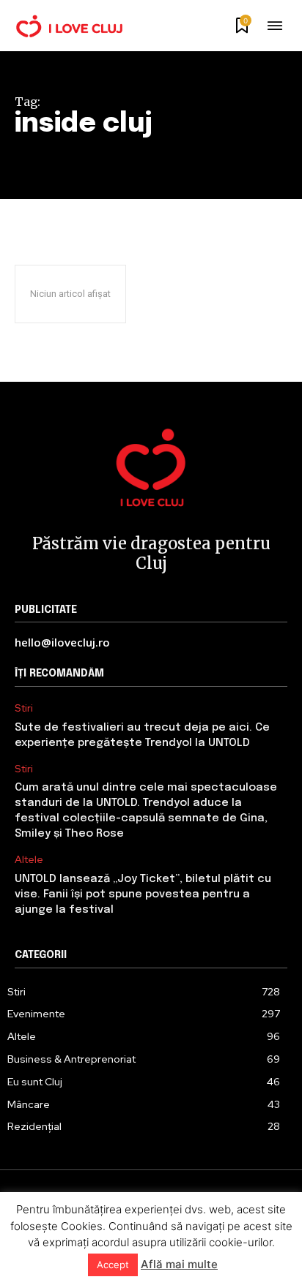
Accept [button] (113, 1264)
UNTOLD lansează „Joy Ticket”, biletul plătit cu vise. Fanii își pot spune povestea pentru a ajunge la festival (143, 894)
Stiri (24, 708)
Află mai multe (179, 1264)
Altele (29, 859)
